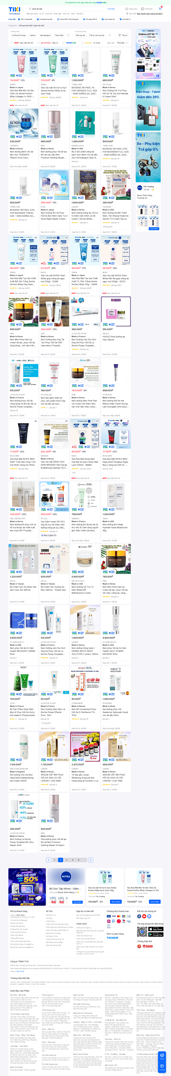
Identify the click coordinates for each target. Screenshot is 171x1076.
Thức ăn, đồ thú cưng (21, 1029)
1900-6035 (20, 915)
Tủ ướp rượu (159, 1006)
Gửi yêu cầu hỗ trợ (16, 923)
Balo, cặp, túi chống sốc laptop (87, 999)
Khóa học (124, 1042)
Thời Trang (124, 998)
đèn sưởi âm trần (147, 1071)
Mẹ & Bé (119, 1006)
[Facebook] (139, 916)
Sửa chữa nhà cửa (83, 1040)
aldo (90, 982)
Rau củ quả (18, 1019)
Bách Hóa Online (80, 1054)
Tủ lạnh (143, 1000)
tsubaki (42, 984)
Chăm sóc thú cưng (80, 1057)
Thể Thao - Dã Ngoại (145, 1010)
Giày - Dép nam (48, 1042)
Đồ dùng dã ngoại (150, 1015)
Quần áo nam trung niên (54, 1023)
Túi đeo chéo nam (54, 1067)
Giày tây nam (57, 1045)
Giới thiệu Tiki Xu (52, 936)
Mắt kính (93, 1007)
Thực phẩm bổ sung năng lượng (150, 1028)
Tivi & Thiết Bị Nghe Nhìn (117, 1013)
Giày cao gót (46, 1032)
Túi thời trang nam (50, 1064)
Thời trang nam (48, 1010)
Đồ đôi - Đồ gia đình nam (58, 1019)
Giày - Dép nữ (48, 1029)
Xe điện (126, 1057)
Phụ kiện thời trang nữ (81, 1007)
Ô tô (117, 1059)
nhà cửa (66, 14)
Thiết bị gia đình (29, 1070)
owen (49, 982)
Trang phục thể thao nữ (144, 1013)
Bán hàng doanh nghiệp (54, 942)
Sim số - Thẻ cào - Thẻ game (123, 1050)
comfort (154, 982)
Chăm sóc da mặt (16, 1049)
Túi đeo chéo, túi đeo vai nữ (52, 1058)
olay (141, 982)
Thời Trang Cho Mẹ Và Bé (19, 998)
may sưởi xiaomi (147, 1063)
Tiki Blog (49, 918)
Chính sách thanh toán (84, 936)
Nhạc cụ (90, 1048)
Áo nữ (44, 998)
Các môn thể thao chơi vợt (150, 1024)
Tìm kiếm (111, 9)
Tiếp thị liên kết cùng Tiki (55, 939)
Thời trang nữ (48, 995)
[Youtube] (144, 916)
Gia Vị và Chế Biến (84, 1061)
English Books (117, 1070)
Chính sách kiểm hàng (18, 932)
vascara (13, 982)
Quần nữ (57, 998)
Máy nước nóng (150, 1004)
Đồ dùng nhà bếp (16, 1070)
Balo (75, 998)
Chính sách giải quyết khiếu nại (57, 930)
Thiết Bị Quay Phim (149, 1048)
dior (18, 982)
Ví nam (44, 1067)
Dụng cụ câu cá (146, 1021)
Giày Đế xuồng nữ (56, 1038)
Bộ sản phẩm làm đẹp (23, 1062)
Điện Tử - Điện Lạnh (145, 995)
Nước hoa (18, 1061)
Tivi (141, 1004)
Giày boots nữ (50, 1036)
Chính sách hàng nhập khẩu (20, 941)
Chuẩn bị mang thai (22, 1010)
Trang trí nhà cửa (79, 1038)
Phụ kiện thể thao (150, 1017)
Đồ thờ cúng (81, 1048)
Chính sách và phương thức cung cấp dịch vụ (89, 943)
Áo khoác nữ (58, 1000)
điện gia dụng (32, 14)
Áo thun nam (46, 1013)
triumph (96, 982)
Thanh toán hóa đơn (112, 1042)
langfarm (21, 984)
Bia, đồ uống (18, 1025)
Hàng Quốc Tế (111, 995)
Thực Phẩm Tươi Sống (19, 1014)
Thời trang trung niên (53, 1006)
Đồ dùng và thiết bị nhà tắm (88, 1044)
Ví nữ (65, 1058)
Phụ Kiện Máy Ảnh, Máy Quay (146, 1038)
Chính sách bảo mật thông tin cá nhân (59, 927)
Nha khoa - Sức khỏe (118, 1048)
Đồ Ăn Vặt (81, 1063)
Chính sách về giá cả (83, 928)
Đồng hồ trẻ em (96, 1018)
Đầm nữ (50, 998)
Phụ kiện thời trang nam (86, 1008)
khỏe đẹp (57, 14)
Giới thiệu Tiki (51, 915)
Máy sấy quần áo (147, 1006)
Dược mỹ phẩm (30, 1063)
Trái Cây (13, 1017)
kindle (109, 982)
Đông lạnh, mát (25, 1021)
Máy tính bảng (20, 1042)
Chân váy (57, 1002)
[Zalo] (149, 916)
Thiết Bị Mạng (86, 1029)
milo (77, 982)
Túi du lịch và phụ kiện (86, 998)
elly (73, 982)
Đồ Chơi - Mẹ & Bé (18, 995)
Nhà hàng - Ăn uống (117, 1046)
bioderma (67, 982)
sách (73, 14)
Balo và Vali (78, 995)
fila (37, 984)
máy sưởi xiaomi (153, 1065)
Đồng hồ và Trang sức (82, 1013)
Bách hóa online (116, 1008)
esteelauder (25, 982)
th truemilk (35, 982)
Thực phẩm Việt (29, 1019)
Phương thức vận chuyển (19, 929)
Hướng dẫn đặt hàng (17, 926)
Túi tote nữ (55, 1060)
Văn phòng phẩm (123, 1068)
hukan (28, 984)
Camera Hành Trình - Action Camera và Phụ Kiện (150, 1042)
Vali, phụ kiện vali (95, 1000)
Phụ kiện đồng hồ (84, 1018)
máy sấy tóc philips (152, 1059)
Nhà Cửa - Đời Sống (82, 1035)
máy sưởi (139, 1057)
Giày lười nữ (60, 1036)
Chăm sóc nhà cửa (24, 1031)
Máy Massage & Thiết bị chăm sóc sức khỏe (24, 1054)
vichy (33, 984)
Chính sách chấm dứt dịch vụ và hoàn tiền (89, 948)
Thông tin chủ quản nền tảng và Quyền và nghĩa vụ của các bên (90, 953)
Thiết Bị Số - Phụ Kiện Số (115, 1020)
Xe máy (111, 1059)
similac (147, 982)
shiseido (13, 984)
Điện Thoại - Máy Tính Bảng (22, 1035)
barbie (43, 982)
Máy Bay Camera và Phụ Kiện (150, 1049)
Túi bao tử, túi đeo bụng (61, 1069)
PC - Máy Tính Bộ (83, 1031)
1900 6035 (20, 971)
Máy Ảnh (155, 1050)
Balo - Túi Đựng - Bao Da (150, 1044)
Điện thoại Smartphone (18, 1038)
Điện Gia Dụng (16, 1067)
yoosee (136, 982)
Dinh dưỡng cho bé (21, 1004)
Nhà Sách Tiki (111, 1065)
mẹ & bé (48, 14)
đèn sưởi (147, 1057)
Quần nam (55, 1013)
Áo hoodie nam (51, 1017)
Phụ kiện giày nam (52, 1049)
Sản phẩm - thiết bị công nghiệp (119, 1011)
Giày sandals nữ (54, 1034)
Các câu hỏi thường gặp (18, 920)
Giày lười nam (46, 1045)
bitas (160, 982)
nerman (116, 982)
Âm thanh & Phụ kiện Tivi (145, 998)
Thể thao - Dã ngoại (115, 1002)
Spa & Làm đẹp (120, 1044)
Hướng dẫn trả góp (17, 938)
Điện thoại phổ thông (21, 1040)
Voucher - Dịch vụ (112, 1039)
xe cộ (41, 14)
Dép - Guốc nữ (57, 1032)
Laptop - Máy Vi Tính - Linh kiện (87, 1022)
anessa (129, 982)
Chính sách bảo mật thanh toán (57, 924)
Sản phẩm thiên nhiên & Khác (23, 1056)
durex (60, 982)
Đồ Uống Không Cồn (86, 1065)
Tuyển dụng (50, 921)
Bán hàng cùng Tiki (83, 918)
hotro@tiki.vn (29, 944)
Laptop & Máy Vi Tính (122, 1010)
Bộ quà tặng (83, 1067)
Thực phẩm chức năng (22, 1051)
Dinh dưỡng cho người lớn (23, 1006)
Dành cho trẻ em (21, 1027)
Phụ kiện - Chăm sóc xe (113, 1057)
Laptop (93, 1031)
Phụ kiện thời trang (81, 1004)
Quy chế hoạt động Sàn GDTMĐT (88, 915)
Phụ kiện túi (64, 1060)
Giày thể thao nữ (154, 1027)
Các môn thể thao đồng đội (150, 1023)
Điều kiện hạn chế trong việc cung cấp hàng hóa (90, 932)
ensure (54, 982)
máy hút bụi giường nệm (149, 1066)
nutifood (103, 982)
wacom (122, 982)
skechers (83, 982)
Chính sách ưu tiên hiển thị (85, 939)
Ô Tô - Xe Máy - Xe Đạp (115, 1054)
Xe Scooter (124, 1059)
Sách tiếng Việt (110, 1068)
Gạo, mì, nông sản (21, 1023)
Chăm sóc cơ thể (21, 1053)
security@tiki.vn (28, 947)
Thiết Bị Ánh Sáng (150, 1040)
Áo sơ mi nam (56, 1015)
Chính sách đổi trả (16, 935)
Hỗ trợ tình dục (28, 1061)
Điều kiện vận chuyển (53, 945)
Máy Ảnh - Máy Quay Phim (148, 1035)
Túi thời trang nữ (49, 1055)
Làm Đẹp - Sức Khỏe (19, 1046)
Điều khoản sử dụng (53, 933)
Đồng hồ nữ (86, 1016)
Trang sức (77, 1016)
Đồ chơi (32, 998)
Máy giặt (143, 1002)
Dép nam (53, 1047)
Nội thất (84, 1042)
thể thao (79, 14)
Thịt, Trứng (21, 1017)
